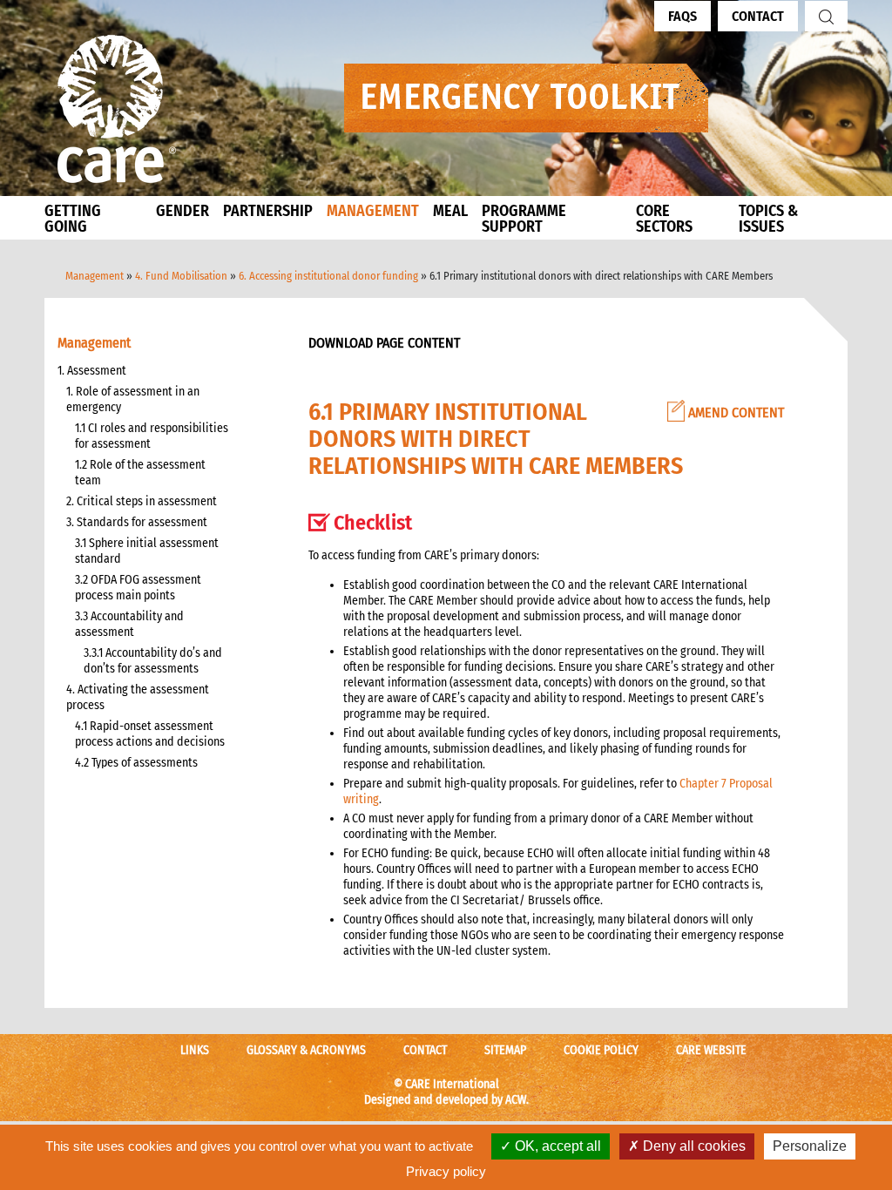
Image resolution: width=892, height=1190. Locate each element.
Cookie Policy (601, 1050)
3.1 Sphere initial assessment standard (147, 551)
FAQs (682, 16)
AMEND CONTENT (734, 412)
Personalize (810, 1146)
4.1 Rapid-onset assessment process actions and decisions (150, 734)
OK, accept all (556, 1146)
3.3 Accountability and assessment (129, 624)
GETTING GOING (72, 218)
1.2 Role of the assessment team (140, 472)
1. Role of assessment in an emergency (132, 399)
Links (194, 1050)
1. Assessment (91, 370)
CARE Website (711, 1050)
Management (94, 275)
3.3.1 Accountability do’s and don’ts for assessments (153, 661)
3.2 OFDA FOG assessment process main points (138, 587)
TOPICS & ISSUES (768, 218)
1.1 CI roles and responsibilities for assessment (151, 436)
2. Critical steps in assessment (141, 501)
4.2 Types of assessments (136, 762)
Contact (758, 16)
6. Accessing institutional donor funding (328, 275)
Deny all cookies (692, 1146)
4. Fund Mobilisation (181, 275)
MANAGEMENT (373, 210)
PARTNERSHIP (268, 210)
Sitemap (505, 1050)
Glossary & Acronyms (306, 1050)
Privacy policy (446, 1171)
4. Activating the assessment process (137, 697)
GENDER (182, 210)
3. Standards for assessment (136, 522)
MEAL (450, 210)
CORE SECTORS (664, 218)
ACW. (517, 1099)
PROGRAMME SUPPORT (524, 218)
